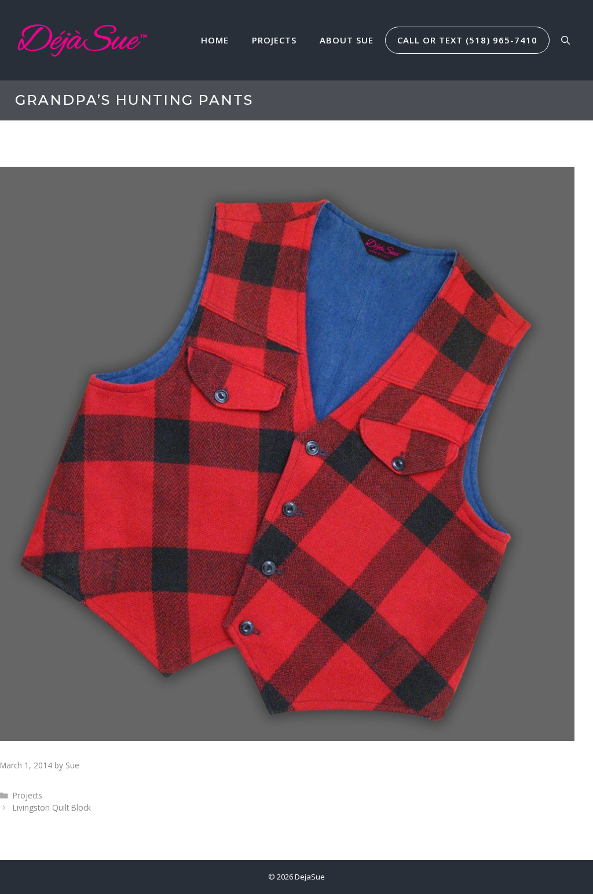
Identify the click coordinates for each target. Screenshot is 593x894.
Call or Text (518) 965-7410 (467, 40)
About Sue (347, 40)
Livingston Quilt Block (52, 807)
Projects (274, 40)
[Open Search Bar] (565, 40)
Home (215, 40)
